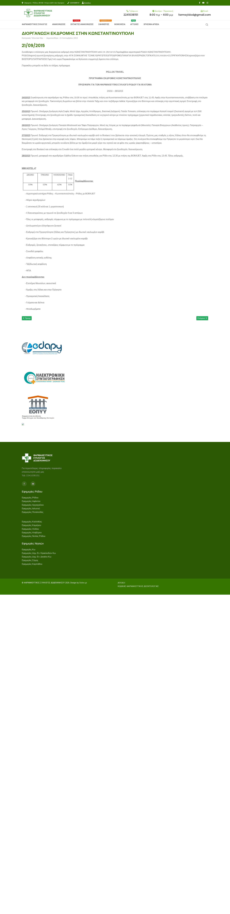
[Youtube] (33, 483)
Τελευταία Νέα (37, 38)
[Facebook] (199, 3)
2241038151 (74, 3)
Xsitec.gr (83, 583)
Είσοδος (87, 3)
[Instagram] (207, 3)
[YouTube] (203, 3)
